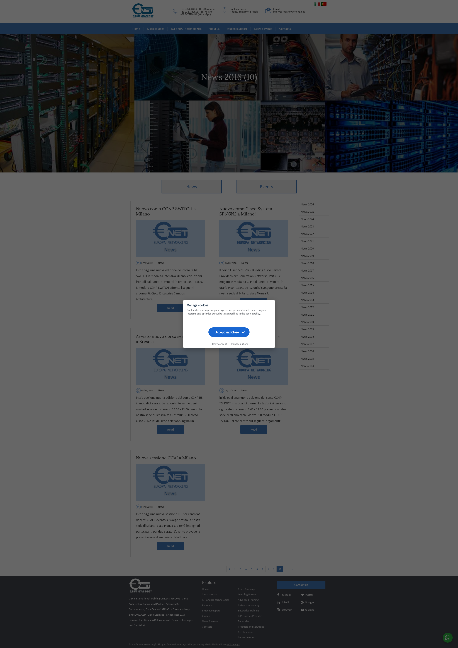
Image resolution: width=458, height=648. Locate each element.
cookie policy (252, 313)
